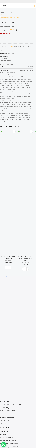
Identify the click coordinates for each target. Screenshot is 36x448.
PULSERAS (9, 12)
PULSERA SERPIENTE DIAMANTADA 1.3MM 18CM (25, 258)
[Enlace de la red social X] (11, 124)
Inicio (2, 12)
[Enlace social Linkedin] (17, 124)
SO (7, 56)
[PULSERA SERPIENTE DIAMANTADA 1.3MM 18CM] (25, 192)
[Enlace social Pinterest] (14, 124)
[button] (3, 444)
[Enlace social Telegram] (20, 124)
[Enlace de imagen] (14, 337)
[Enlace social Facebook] (8, 124)
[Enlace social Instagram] (2, 415)
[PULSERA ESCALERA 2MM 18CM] (8, 192)
